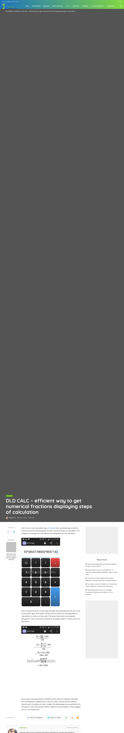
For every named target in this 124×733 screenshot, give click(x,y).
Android (9, 496)
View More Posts (72, 727)
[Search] (121, 6)
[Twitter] (121, 1)
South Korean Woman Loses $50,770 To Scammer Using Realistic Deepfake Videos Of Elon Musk (101, 572)
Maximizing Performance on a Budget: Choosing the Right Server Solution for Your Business (99, 592)
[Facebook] (119, 1)
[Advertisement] (102, 540)
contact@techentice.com (11, 1)
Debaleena (12, 517)
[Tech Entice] (9, 6)
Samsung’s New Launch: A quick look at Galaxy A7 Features (11, 556)
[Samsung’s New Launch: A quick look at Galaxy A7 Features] (11, 547)
